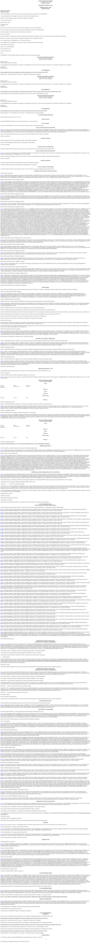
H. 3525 (2, 153)
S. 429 (1, 596)
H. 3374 (2, 512)
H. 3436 (2, 544)
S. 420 (1, 566)
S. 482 (1, 252)
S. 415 (1, 553)
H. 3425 (2, 525)
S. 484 (1, 263)
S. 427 (1, 590)
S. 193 (1, 875)
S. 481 (1, 246)
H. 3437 (2, 548)
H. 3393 (2, 519)
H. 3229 (2, 129)
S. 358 (1, 361)
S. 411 (1, 843)
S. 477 (1, 196)
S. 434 (1, 612)
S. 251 (1, 737)
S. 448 (1, 705)
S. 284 (1, 749)
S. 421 (1, 569)
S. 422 (1, 573)
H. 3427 (2, 532)
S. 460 (1, 777)
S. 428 (1, 593)
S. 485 (1, 268)
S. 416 (1, 769)
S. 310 (1, 901)
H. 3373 (2, 509)
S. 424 (1, 579)
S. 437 (1, 622)
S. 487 (1, 293)
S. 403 (1, 377)
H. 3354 (2, 824)
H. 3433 (2, 538)
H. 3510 (2, 414)
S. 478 (1, 203)
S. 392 (1, 455)
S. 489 (1, 331)
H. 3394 (2, 522)
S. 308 (1, 753)
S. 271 (1, 351)
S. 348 (1, 828)
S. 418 (1, 560)
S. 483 (1, 258)
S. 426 (1, 585)
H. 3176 (2, 644)
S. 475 (1, 175)
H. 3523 (2, 780)
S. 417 (1, 556)
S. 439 (1, 628)
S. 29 (1, 850)
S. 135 (1, 723)
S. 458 (1, 858)
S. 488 (1, 303)
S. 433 (1, 609)
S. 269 (1, 342)
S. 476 (1, 181)
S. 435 (1, 616)
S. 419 (1, 563)
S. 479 (1, 208)
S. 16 (1, 672)
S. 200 (1, 890)
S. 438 (1, 625)
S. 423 (1, 576)
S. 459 (1, 773)
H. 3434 (2, 541)
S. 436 (1, 619)
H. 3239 (2, 406)
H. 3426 (2, 528)
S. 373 (1, 834)
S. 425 (1, 582)
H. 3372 (2, 764)
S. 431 (1, 603)
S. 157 (1, 803)
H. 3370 (2, 798)
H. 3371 (2, 759)
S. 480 (1, 239)
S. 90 (1, 632)
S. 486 (1, 275)
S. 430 (1, 599)
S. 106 (1, 713)
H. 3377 (2, 515)
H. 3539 (2, 791)
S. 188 (1, 731)
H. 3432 (2, 535)
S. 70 (1, 474)
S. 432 (1, 606)
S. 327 (1, 450)
